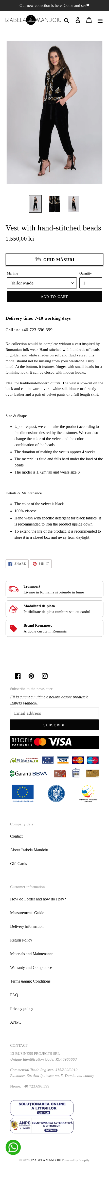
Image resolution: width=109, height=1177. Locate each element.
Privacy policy (21, 1008)
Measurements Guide (27, 913)
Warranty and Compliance (31, 967)
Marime (12, 273)
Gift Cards (18, 863)
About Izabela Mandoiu (29, 850)
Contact (16, 836)
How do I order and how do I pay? (38, 899)
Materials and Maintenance (31, 954)
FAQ (14, 995)
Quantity (85, 273)
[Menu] (100, 20)
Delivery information (27, 926)
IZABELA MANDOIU (46, 1160)
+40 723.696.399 (36, 329)
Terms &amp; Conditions (30, 981)
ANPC (15, 1022)
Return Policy (21, 940)
